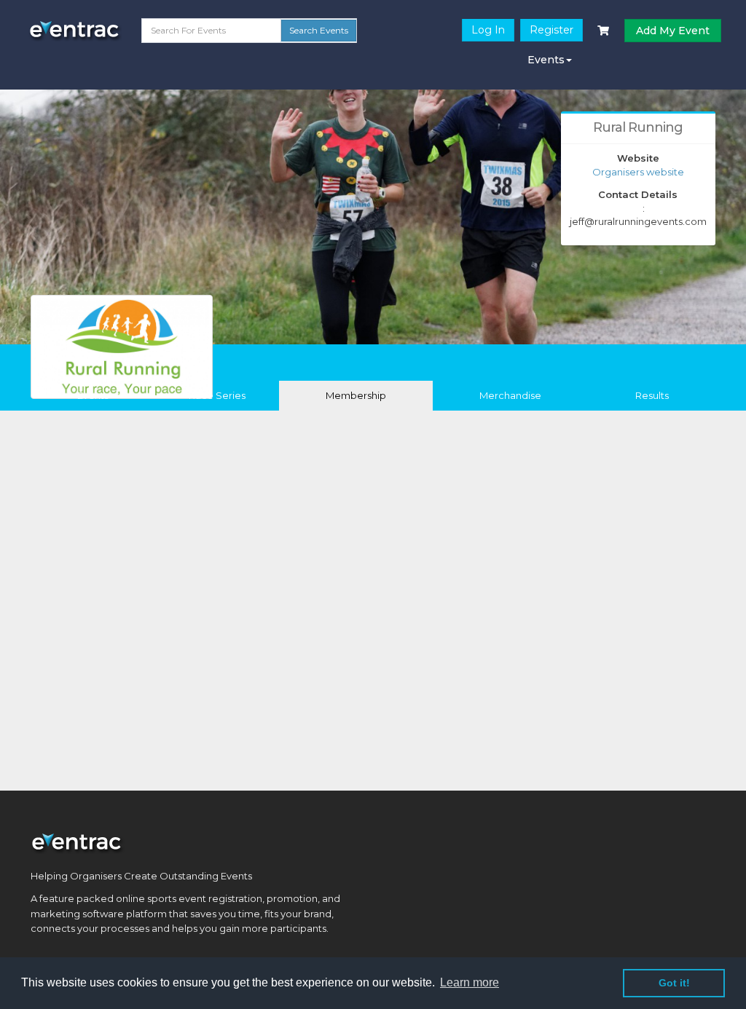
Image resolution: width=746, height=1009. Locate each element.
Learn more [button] (469, 982)
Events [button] (546, 59)
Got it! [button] (674, 983)
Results (652, 395)
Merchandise (510, 395)
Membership (356, 395)
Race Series (217, 395)
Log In (488, 29)
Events (93, 395)
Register (551, 29)
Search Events (318, 30)
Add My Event (673, 30)
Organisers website (638, 172)
